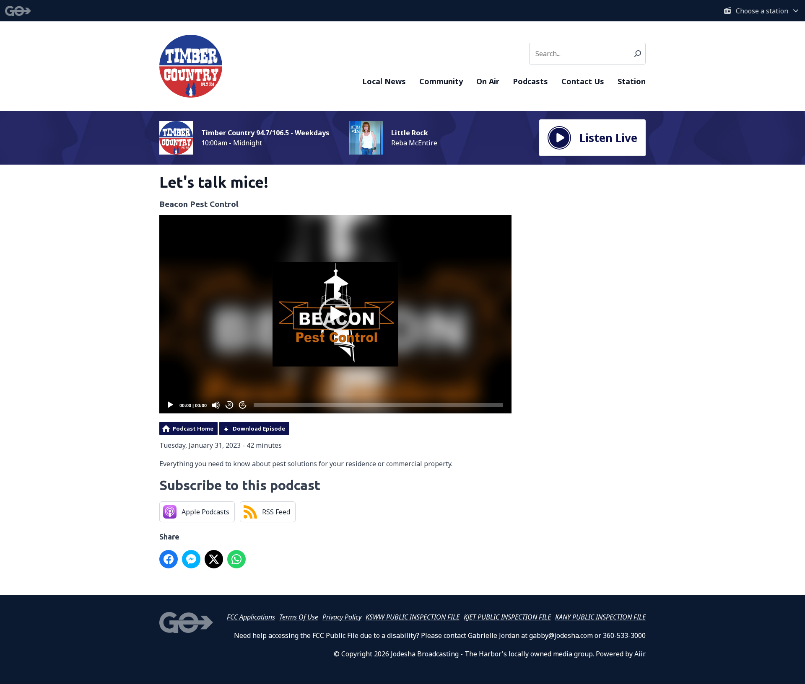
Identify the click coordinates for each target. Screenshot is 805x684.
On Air (487, 81)
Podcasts (530, 81)
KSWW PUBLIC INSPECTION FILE (413, 617)
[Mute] (216, 405)
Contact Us (582, 81)
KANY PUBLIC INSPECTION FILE (600, 617)
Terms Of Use (298, 617)
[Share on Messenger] (191, 559)
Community (441, 81)
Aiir (639, 653)
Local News (384, 81)
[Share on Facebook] (168, 559)
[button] (335, 314)
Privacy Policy (341, 617)
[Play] (170, 405)
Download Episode (259, 428)
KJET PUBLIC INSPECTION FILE (507, 617)
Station (632, 81)
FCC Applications (251, 617)
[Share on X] (214, 559)
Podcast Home (193, 428)
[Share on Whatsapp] (236, 559)
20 (229, 405)
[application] (335, 314)
